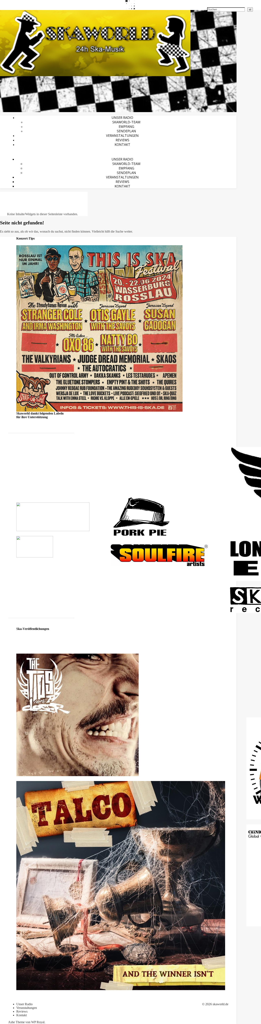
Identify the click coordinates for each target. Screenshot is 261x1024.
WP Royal (37, 1022)
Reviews (122, 140)
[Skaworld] (118, 43)
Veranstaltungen (122, 135)
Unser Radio (122, 117)
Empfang (126, 126)
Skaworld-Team (126, 122)
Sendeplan (126, 131)
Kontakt (122, 144)
